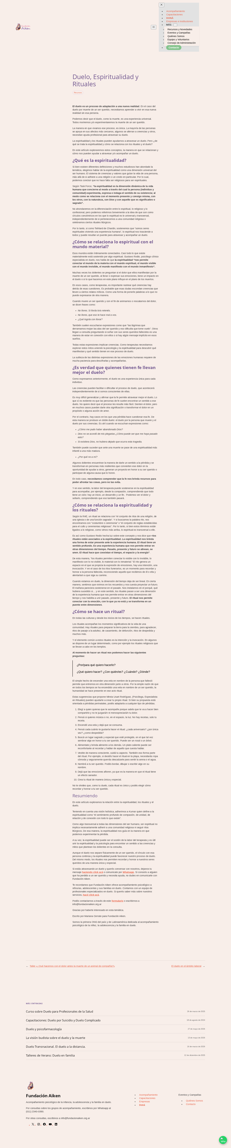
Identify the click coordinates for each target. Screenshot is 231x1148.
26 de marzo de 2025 (196, 1011)
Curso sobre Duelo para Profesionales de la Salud (59, 1011)
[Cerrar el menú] (161, 5)
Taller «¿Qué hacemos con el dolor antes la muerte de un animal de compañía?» (72, 966)
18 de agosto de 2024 (196, 1020)
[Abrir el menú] (153, 27)
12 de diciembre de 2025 (194, 1055)
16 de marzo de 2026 (196, 1046)
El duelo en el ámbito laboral (186, 966)
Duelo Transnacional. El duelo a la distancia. (56, 1046)
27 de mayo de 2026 (196, 1029)
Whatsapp (128, 872)
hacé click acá (91, 895)
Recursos (78, 92)
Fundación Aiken (43, 1095)
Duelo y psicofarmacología (44, 1029)
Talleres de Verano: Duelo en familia (50, 1055)
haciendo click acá (92, 872)
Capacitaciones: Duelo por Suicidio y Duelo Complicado (63, 1020)
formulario (117, 901)
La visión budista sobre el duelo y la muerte (55, 1037)
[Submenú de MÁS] (175, 25)
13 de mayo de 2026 (196, 1038)
